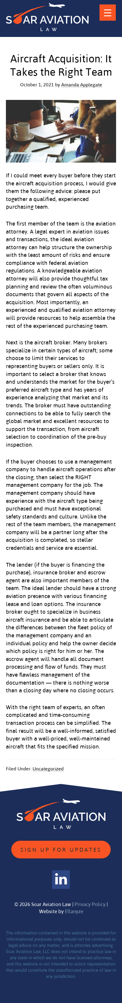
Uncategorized (48, 769)
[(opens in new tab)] (61, 879)
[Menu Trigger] (107, 12)
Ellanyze (74, 911)
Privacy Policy (90, 904)
